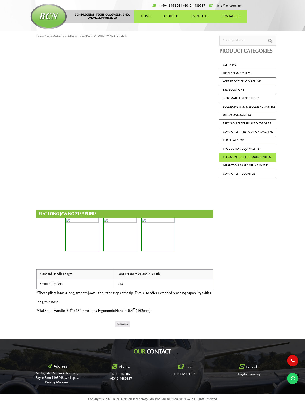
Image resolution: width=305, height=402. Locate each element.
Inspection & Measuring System (246, 165)
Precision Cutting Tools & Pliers (60, 36)
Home (39, 36)
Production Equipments (241, 149)
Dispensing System (236, 73)
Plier (88, 36)
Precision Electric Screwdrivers (247, 123)
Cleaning (229, 65)
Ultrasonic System (237, 115)
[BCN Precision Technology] (48, 16)
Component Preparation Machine (248, 132)
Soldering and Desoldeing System (249, 107)
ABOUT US (171, 16)
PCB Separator (233, 140)
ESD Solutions (233, 90)
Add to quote (122, 324)
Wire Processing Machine (242, 81)
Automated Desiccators (241, 98)
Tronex (80, 36)
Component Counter (239, 174)
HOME (145, 16)
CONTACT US (230, 16)
